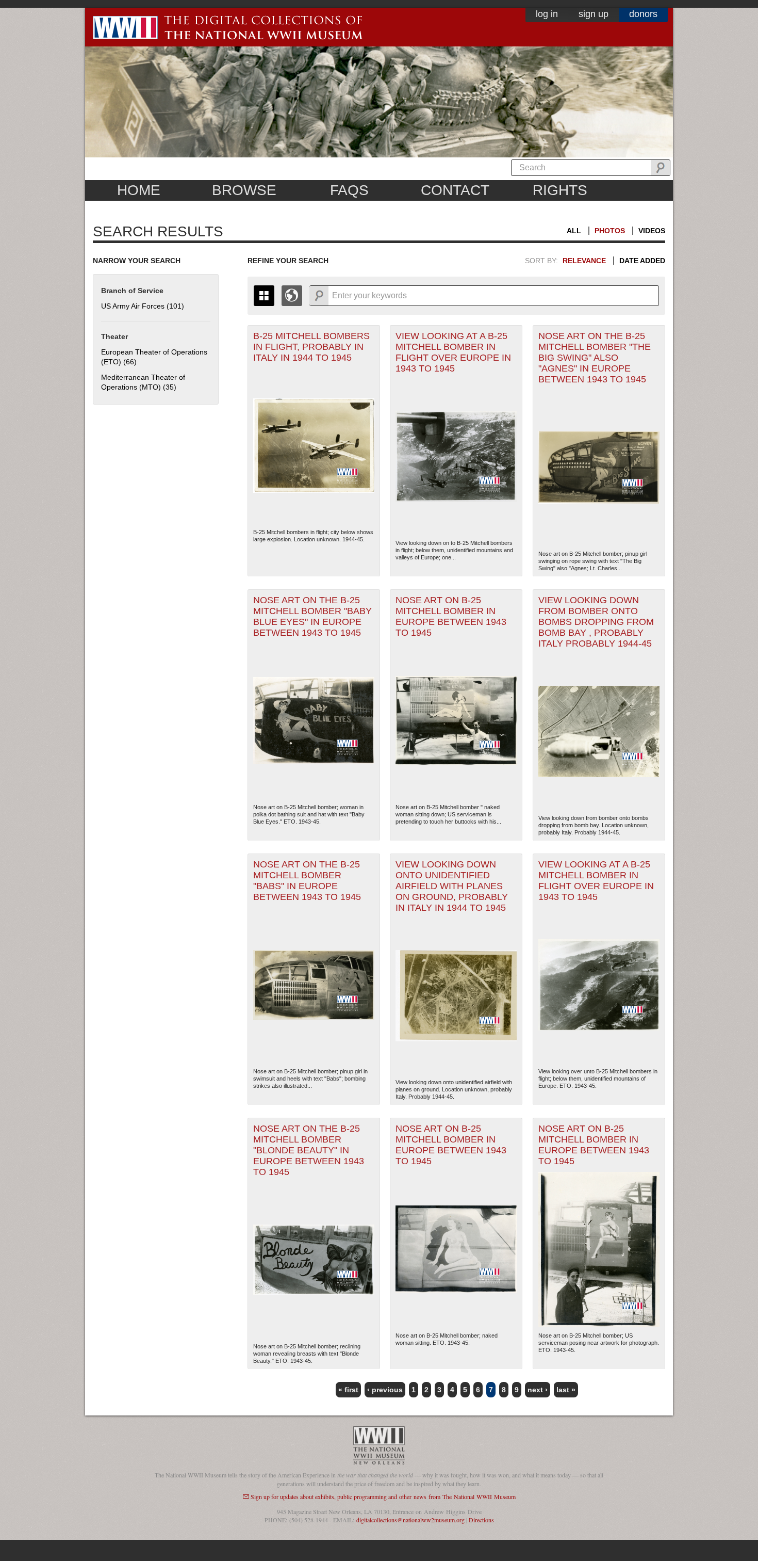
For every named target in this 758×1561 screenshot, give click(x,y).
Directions (481, 1520)
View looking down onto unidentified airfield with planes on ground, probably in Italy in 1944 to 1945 (452, 886)
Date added (642, 260)
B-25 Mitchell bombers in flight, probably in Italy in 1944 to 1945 (311, 347)
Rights (560, 190)
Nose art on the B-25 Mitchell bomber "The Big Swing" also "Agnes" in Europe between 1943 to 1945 (594, 357)
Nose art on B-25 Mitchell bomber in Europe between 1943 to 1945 (451, 616)
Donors (643, 14)
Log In (547, 14)
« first (348, 1390)
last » (565, 1390)
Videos (651, 231)
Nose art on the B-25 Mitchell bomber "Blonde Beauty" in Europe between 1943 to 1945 (308, 1150)
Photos (610, 231)
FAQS (349, 190)
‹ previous (385, 1390)
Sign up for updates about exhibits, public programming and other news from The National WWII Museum (383, 1496)
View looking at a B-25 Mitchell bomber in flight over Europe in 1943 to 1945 (453, 352)
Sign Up (593, 14)
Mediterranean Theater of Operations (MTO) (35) (143, 382)
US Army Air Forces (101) (142, 306)
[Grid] (264, 295)
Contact (455, 190)
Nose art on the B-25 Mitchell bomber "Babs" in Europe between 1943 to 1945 (307, 880)
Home (138, 190)
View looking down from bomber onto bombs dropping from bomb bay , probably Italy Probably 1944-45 (596, 622)
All (574, 231)
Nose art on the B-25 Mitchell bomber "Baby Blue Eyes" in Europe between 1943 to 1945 (312, 616)
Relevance (584, 260)
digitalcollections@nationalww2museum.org (410, 1520)
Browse (244, 190)
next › (538, 1390)
